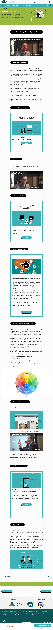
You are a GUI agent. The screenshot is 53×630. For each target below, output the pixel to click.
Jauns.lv (16, 308)
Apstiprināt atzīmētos (42, 626)
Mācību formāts (5, 621)
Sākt (26, 143)
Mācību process (26, 2)
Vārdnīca (7, 576)
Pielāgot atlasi (42, 628)
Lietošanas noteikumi (10, 626)
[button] (44, 2)
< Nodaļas (7, 591)
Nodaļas (34, 2)
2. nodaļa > (46, 591)
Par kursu (18, 2)
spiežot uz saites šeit (14, 459)
